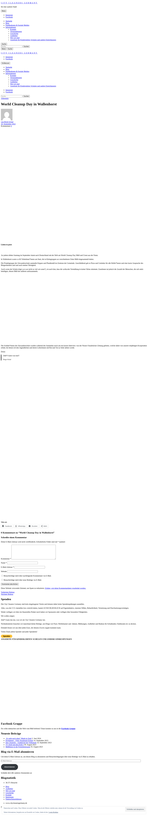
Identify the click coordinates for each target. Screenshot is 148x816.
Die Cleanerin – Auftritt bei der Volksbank (21, 743)
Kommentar (6, 559)
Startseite (9, 21)
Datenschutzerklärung (14, 799)
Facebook (9, 17)
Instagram (9, 15)
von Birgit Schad (7, 122)
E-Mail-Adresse (7, 567)
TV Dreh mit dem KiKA (15, 745)
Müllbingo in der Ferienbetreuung (18, 747)
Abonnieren (9, 767)
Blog (7, 23)
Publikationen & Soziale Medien (17, 25)
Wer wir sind (15, 38)
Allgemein (5, 98)
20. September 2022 (8, 124)
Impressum (10, 797)
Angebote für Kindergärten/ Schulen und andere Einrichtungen (33, 40)
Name (4, 563)
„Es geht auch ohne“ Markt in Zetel (18, 738)
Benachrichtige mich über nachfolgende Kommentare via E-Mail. (27, 576)
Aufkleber (14, 36)
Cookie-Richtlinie (53, 812)
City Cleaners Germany (19, 3)
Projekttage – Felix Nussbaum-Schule (19, 741)
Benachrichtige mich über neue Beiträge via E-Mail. (23, 580)
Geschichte (14, 34)
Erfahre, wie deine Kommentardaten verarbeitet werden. (65, 588)
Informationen (11, 27)
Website (4, 571)
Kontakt (13, 29)
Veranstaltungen (16, 31)
